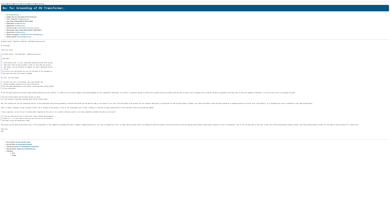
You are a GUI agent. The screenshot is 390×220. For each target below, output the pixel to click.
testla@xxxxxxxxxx (20, 23)
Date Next (10, 3)
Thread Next (25, 3)
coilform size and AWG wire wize (26, 149)
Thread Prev (17, 3)
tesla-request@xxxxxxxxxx (24, 37)
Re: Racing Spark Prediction (24, 144)
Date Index (32, 3)
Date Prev (4, 3)
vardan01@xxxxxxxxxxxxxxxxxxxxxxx (28, 28)
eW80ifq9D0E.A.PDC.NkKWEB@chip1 (31, 34)
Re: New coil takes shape (23, 142)
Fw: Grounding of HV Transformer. (29, 146)
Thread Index (39, 3)
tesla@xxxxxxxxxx (14, 14)
